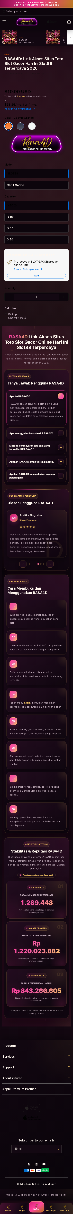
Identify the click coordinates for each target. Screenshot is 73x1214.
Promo (8, 1210)
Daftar (36, 1209)
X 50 (10, 225)
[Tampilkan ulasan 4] (41, 564)
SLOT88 (12, 170)
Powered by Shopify (45, 1184)
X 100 (10, 213)
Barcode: (27, 70)
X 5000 (12, 202)
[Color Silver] (32, 122)
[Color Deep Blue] (20, 122)
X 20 (10, 236)
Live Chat (64, 1210)
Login (22, 1210)
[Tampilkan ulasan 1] (29, 564)
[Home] (27, 21)
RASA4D (30, 1184)
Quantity (10, 284)
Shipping (21, 93)
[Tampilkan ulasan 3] (36, 564)
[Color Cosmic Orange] (8, 123)
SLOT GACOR (15, 181)
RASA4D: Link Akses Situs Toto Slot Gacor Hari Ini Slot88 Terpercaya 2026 (36, 3)
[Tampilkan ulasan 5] (43, 564)
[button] (4, 22)
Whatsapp (51, 1210)
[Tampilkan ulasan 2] (32, 564)
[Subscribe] (57, 1149)
